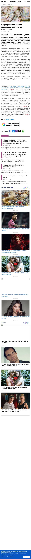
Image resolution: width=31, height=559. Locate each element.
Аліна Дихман (10, 119)
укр (2, 1)
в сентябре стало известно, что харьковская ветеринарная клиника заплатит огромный (15, 87)
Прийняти (26, 557)
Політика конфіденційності (7, 556)
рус (5, 1)
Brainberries (15, 210)
